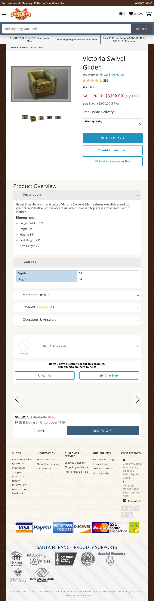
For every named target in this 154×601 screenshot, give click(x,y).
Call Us (47, 375)
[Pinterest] (124, 515)
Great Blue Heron (112, 74)
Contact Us (134, 501)
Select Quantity (93, 121)
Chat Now (112, 375)
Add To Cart (115, 138)
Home (14, 47)
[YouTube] (130, 515)
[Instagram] (136, 508)
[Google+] (130, 508)
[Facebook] (124, 508)
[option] (41, 84)
